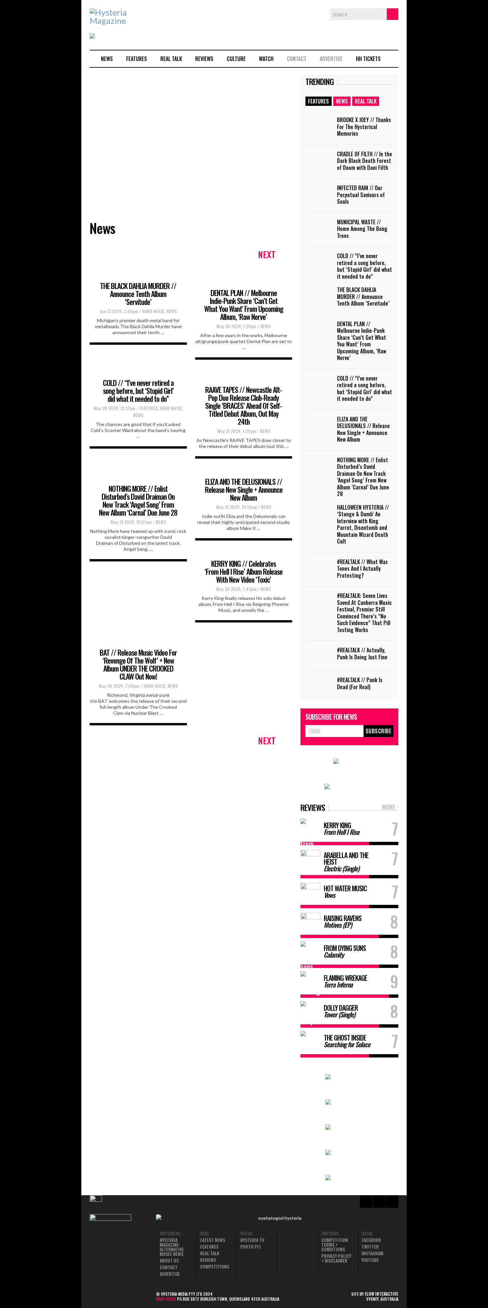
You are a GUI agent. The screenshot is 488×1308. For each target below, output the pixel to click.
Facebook (371, 1240)
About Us (169, 1260)
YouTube (370, 1260)
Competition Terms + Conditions (334, 1245)
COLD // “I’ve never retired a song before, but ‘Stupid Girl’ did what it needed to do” (138, 390)
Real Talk (171, 59)
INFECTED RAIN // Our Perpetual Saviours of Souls (361, 194)
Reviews (204, 59)
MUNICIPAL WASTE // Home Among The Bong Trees (362, 229)
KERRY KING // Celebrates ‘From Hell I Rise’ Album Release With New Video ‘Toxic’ (243, 571)
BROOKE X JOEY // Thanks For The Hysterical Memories (364, 126)
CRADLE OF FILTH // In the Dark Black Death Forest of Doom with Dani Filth (364, 161)
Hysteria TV (252, 1240)
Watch (266, 59)
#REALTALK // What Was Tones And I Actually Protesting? (362, 568)
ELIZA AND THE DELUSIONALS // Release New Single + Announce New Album (244, 489)
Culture (236, 59)
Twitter (370, 1246)
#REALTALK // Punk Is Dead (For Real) (359, 683)
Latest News (212, 1240)
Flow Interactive (381, 1293)
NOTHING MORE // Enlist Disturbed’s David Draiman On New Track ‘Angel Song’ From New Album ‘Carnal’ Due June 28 (138, 500)
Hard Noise (153, 311)
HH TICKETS (368, 59)
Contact (296, 59)
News (107, 59)
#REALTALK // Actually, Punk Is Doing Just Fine (362, 653)
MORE (390, 807)
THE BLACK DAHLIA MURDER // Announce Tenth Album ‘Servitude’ (138, 293)
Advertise (331, 59)
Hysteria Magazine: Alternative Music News (172, 1247)
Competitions (214, 1266)
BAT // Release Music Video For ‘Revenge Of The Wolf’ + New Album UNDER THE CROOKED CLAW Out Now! (138, 664)
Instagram (372, 1253)
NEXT (267, 254)
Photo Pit (250, 1246)
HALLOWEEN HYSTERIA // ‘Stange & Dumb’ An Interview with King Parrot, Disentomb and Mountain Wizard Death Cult (363, 524)
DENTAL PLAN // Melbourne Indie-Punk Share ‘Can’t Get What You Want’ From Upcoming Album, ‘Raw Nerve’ (243, 304)
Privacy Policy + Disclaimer (336, 1258)
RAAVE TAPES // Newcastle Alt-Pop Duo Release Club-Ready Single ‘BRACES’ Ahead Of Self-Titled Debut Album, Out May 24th (243, 405)
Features (136, 59)
